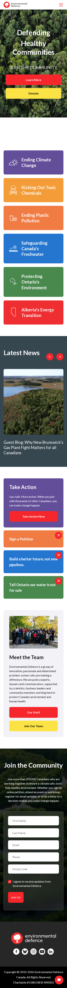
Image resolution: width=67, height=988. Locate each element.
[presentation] (49, 356)
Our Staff (33, 712)
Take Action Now (33, 516)
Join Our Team (33, 726)
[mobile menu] (61, 4)
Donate (34, 93)
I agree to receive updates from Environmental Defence (32, 883)
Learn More (33, 79)
